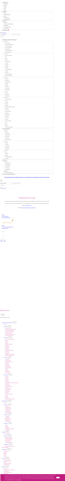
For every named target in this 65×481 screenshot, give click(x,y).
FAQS (3, 225)
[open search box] (2, 36)
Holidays (5, 357)
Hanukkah (7, 83)
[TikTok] (3, 241)
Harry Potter (7, 117)
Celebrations (4, 449)
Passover (7, 92)
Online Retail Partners (6, 217)
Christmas (7, 144)
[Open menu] (1, 180)
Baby (4, 8)
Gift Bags (7, 131)
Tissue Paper (8, 411)
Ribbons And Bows (8, 139)
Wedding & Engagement (9, 156)
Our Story (5, 22)
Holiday (5, 414)
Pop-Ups (7, 119)
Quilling (7, 125)
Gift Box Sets (7, 136)
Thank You (7, 72)
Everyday (7, 155)
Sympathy (7, 351)
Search (1, 34)
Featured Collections (7, 19)
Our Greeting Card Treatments (9, 469)
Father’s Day (8, 372)
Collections (6, 374)
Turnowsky (7, 387)
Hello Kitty (7, 390)
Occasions (6, 337)
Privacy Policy (10, 479)
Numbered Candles (8, 164)
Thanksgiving (7, 80)
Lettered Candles (9, 439)
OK (57, 477)
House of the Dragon (8, 120)
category (5, 326)
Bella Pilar (7, 105)
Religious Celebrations (9, 69)
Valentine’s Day (8, 145)
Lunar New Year (8, 89)
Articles (5, 16)
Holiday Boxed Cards (9, 335)
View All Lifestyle (7, 459)
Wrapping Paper (8, 408)
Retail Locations (5, 216)
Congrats (7, 345)
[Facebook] (1, 241)
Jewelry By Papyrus (8, 111)
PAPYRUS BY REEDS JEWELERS (9, 174)
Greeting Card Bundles (9, 47)
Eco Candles (7, 167)
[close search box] (18, 34)
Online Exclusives (9, 332)
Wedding (5, 453)
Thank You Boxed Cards (10, 330)
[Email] (5, 241)
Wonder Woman (8, 114)
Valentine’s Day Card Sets (9, 50)
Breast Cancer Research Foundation (12, 382)
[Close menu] (0, 319)
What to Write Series (7, 14)
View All (5, 324)
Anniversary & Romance (9, 55)
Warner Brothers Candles (9, 172)
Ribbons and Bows (9, 412)
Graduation (7, 67)
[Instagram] (0, 241)
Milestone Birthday (8, 61)
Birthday (5, 5)
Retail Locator (5, 30)
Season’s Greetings (9, 361)
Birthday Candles (9, 437)
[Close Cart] (2, 314)
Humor (7, 396)
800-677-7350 (29, 205)
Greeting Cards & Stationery (7, 322)
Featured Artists (6, 17)
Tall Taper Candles (8, 169)
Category (5, 404)
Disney (6, 100)
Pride (6, 122)
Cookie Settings (5, 228)
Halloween (7, 78)
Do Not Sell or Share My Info (7, 226)
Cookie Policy (19, 479)
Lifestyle (3, 458)
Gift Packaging (4, 400)
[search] (14, 34)
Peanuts (7, 103)
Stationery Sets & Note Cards (9, 44)
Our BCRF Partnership (8, 472)
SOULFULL (7, 108)
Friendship (7, 64)
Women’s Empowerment (9, 75)
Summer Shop (6, 3)
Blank (6, 58)
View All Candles (7, 433)
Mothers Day (7, 147)
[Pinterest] (4, 241)
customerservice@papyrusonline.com (28, 207)
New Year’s (7, 86)
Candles (3, 432)
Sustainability (6, 25)
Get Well (7, 66)
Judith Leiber (8, 385)
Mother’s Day (7, 94)
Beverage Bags (8, 133)
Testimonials (6, 28)
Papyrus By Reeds (5, 447)
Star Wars (7, 378)
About (3, 214)
